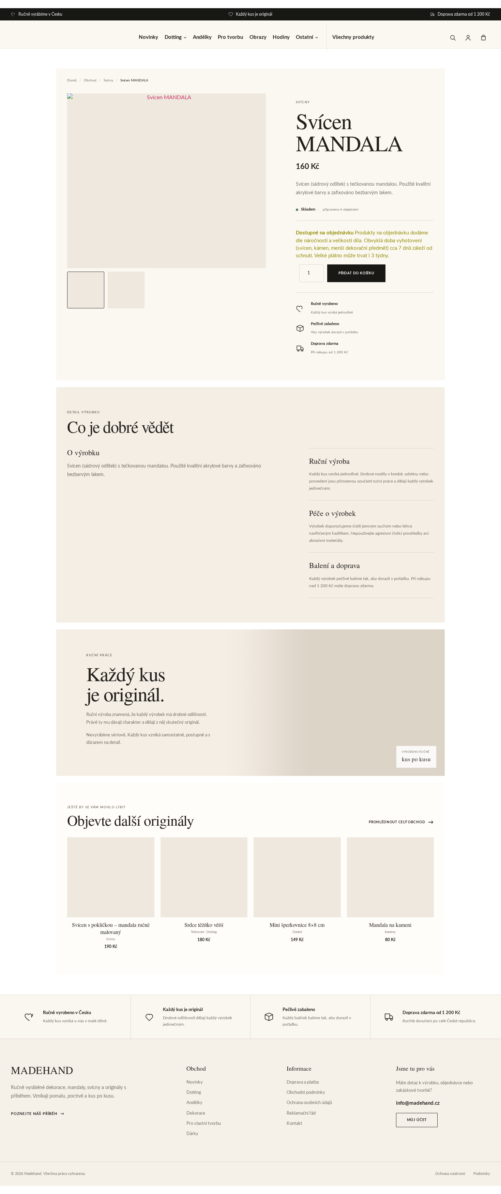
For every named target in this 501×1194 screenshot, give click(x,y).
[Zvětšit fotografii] (166, 180)
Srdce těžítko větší (203, 924)
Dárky (192, 1134)
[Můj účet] (468, 37)
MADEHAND (42, 1070)
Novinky (148, 37)
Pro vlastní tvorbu (203, 1123)
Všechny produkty (353, 37)
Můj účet (417, 1120)
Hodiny (281, 37)
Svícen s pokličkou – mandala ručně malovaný (111, 928)
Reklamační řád (301, 1113)
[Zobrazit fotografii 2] (126, 290)
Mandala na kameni (390, 924)
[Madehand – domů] (28, 37)
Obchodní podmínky (306, 1092)
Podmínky (481, 1174)
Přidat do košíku (356, 273)
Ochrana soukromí (450, 1174)
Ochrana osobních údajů (309, 1103)
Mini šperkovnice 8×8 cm (297, 924)
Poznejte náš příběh (37, 1114)
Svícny (108, 80)
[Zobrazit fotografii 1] (85, 290)
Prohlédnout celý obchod (401, 822)
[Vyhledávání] (452, 37)
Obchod (90, 80)
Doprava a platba (303, 1082)
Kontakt (294, 1123)
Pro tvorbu (230, 37)
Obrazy (258, 37)
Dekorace (195, 1113)
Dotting (173, 37)
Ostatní (304, 37)
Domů (72, 80)
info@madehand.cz (418, 1103)
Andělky (202, 37)
